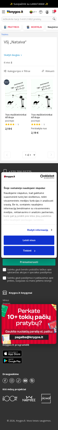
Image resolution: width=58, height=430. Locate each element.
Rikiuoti (49, 71)
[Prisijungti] (47, 12)
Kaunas (6, 303)
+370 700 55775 (20, 172)
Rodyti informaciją (37, 230)
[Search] (54, 19)
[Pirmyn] (51, 155)
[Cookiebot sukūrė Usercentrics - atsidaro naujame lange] (41, 177)
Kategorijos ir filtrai (19, 71)
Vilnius (6, 300)
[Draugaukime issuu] (32, 381)
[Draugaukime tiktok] (19, 381)
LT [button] (34, 12)
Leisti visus (29, 240)
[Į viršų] (51, 407)
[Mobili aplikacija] (12, 360)
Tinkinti (27, 250)
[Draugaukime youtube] (25, 381)
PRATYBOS (13, 26)
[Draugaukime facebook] (5, 381)
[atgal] (7, 155)
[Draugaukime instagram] (12, 381)
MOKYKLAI (36, 26)
